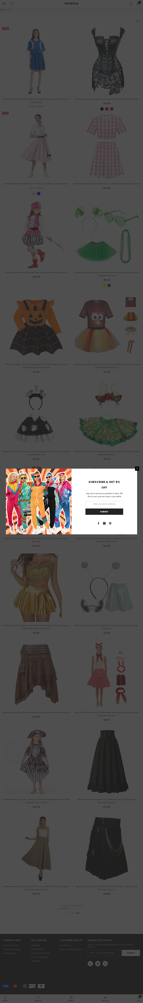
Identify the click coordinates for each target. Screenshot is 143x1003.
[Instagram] (104, 523)
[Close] (137, 469)
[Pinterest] (110, 523)
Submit (104, 511)
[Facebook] (98, 523)
